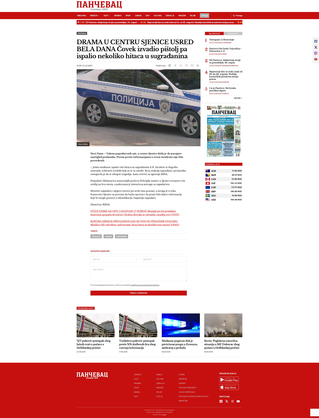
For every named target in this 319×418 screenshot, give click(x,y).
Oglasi (193, 15)
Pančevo (94, 15)
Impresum (183, 379)
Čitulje (204, 15)
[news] (96, 325)
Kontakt (182, 383)
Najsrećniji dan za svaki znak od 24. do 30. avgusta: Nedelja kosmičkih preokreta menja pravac (184, 22)
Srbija (159, 375)
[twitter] (175, 65)
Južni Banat (227, 42)
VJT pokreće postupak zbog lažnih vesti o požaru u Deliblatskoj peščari (93, 344)
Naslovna (81, 15)
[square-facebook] (221, 401)
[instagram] (232, 401)
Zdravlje (170, 15)
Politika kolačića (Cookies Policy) (193, 396)
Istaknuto (233, 33)
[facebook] (169, 65)
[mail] (192, 65)
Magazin (182, 15)
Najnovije (214, 33)
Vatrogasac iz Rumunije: (222, 39)
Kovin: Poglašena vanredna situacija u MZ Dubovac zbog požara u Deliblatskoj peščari (222, 344)
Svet (148, 15)
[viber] (186, 65)
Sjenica (108, 236)
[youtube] (238, 401)
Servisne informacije (230, 65)
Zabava (138, 15)
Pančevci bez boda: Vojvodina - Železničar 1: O (225, 49)
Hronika (117, 15)
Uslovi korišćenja (187, 392)
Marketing (183, 401)
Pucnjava (96, 236)
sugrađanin (121, 236)
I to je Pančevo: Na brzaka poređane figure (222, 89)
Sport (128, 15)
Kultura (157, 15)
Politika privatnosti (187, 388)
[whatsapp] (181, 65)
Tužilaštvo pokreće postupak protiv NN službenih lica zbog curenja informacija (137, 344)
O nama (182, 375)
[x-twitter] (226, 401)
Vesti (106, 15)
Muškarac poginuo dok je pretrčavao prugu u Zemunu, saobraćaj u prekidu (180, 344)
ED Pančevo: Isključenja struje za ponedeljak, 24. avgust (105, 22)
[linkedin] (197, 65)
